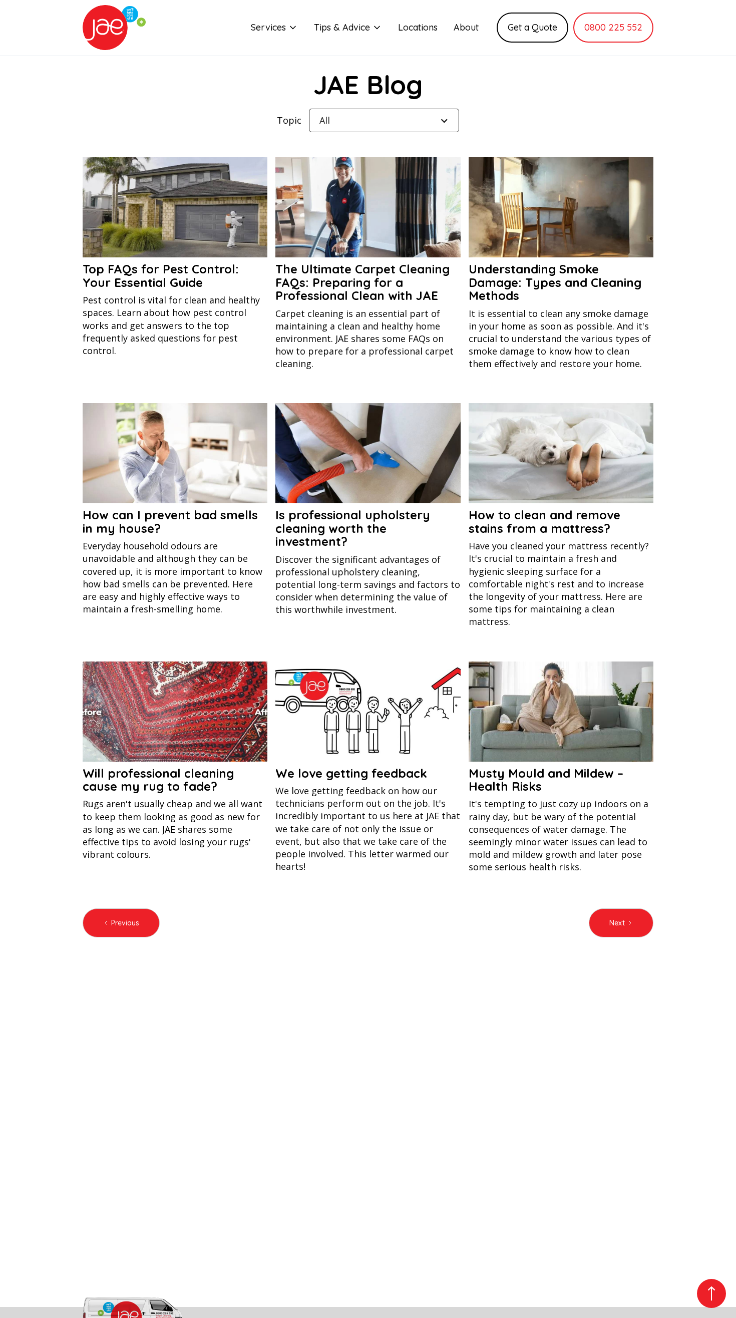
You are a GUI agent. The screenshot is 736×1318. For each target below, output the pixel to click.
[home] (114, 27)
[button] (274, 27)
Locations (418, 27)
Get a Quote (532, 27)
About (466, 27)
